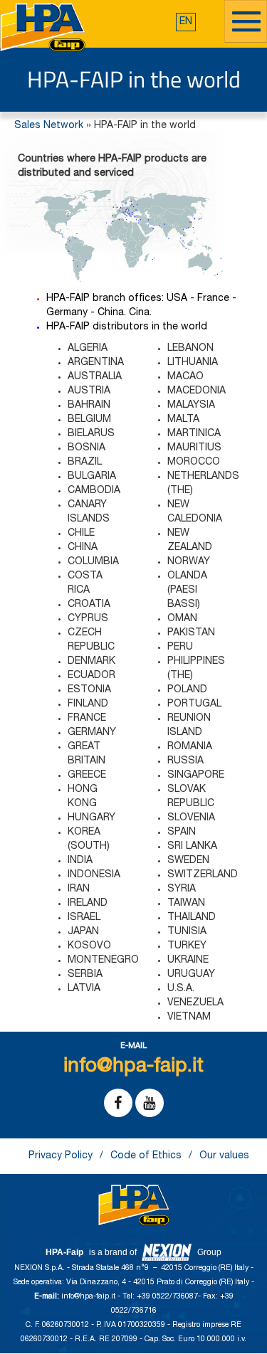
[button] (186, 22)
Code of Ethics (146, 1156)
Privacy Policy (60, 1156)
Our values (224, 1156)
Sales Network (48, 126)
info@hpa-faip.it (89, 1297)
